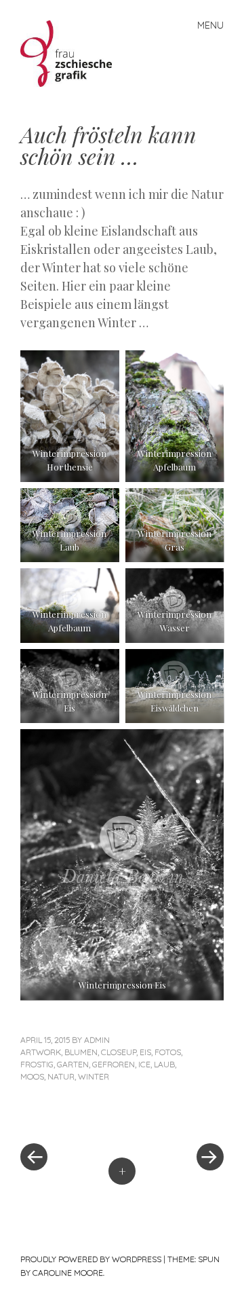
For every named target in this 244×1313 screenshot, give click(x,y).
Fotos (168, 1052)
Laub (164, 1064)
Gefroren (113, 1064)
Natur (61, 1076)
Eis (145, 1052)
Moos (32, 1076)
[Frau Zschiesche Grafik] (71, 52)
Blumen (81, 1052)
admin (97, 1040)
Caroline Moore (68, 1273)
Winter (93, 1076)
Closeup (118, 1052)
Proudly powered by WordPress (90, 1259)
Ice (144, 1064)
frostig (37, 1064)
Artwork (40, 1052)
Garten (73, 1064)
